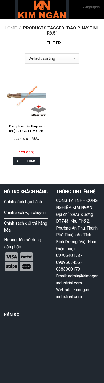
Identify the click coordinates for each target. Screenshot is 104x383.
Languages (91, 7)
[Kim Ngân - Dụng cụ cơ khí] (42, 9)
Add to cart (27, 161)
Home (11, 28)
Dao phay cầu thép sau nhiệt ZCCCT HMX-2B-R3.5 (27, 128)
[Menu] (7, 9)
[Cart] (76, 9)
